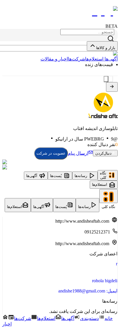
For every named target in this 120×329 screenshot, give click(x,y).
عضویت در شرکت (51, 153)
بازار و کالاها (105, 48)
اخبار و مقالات (54, 58)
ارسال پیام (78, 152)
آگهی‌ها (110, 58)
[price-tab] (110, 79)
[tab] (108, 175)
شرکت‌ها (76, 58)
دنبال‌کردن (103, 153)
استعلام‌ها (94, 58)
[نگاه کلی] (108, 196)
